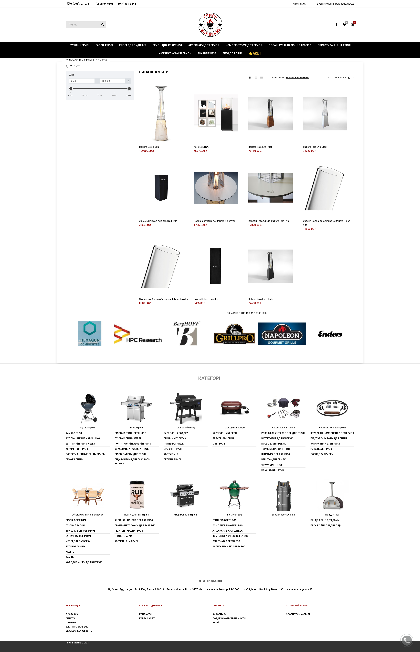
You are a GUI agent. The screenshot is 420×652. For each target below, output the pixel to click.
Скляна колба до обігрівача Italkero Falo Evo (164, 299)
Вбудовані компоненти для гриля (332, 433)
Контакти (145, 614)
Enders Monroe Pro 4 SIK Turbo (185, 589)
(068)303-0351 (81, 3)
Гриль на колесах (175, 438)
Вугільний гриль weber (80, 443)
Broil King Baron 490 (271, 589)
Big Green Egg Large (119, 589)
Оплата (70, 618)
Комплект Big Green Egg (227, 525)
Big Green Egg (234, 514)
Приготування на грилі (136, 514)
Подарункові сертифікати (229, 618)
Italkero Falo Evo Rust (260, 146)
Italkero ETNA (201, 146)
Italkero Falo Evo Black (260, 299)
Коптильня (171, 454)
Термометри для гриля (276, 449)
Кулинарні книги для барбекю (134, 520)
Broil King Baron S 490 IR (149, 589)
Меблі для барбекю (78, 541)
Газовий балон (75, 525)
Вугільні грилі (87, 427)
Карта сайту (147, 618)
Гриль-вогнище (174, 443)
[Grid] (250, 77)
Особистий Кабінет (298, 614)
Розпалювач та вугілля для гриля (283, 433)
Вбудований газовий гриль (132, 449)
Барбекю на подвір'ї (176, 433)
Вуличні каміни (75, 546)
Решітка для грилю (273, 459)
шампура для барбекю (275, 454)
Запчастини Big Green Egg (228, 546)
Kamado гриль (74, 433)
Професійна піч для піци (326, 525)
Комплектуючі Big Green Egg (230, 536)
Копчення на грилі (126, 541)
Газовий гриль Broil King (130, 433)
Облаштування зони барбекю (88, 514)
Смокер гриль (74, 459)
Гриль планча (123, 536)
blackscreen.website (79, 630)
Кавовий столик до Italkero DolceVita (214, 220)
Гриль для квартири (234, 427)
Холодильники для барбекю (84, 562)
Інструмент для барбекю (277, 438)
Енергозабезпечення (283, 514)
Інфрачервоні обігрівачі (80, 530)
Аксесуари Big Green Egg (227, 530)
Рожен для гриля (321, 449)
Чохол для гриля (272, 464)
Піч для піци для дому (324, 520)
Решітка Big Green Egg (226, 541)
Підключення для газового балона (132, 461)
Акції (215, 622)
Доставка (72, 614)
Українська (299, 4)
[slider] (71, 89)
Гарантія (71, 622)
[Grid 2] (255, 77)
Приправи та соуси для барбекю (135, 525)
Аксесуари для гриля (283, 427)
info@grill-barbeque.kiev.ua (338, 3)
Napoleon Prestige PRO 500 (222, 589)
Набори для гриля (272, 470)
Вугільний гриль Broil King (83, 438)
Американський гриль (186, 514)
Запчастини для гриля (325, 443)
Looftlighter (249, 589)
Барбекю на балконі (225, 433)
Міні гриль (219, 443)
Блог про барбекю (77, 626)
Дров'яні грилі (173, 449)
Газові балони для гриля (130, 454)
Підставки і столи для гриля (328, 438)
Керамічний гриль (77, 449)
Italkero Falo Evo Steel (315, 146)
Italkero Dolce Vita (149, 146)
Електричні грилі (223, 438)
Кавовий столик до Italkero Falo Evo (268, 220)
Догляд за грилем (322, 454)
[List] (261, 77)
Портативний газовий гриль (133, 443)
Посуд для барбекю (273, 443)
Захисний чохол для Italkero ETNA (158, 220)
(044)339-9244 (127, 3)
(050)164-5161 (104, 3)
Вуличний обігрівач (78, 536)
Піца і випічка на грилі (129, 530)
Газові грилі (136, 427)
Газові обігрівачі (76, 520)
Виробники (219, 614)
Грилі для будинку (185, 427)
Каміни (70, 557)
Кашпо (70, 551)
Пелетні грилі (172, 459)
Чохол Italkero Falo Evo (206, 299)
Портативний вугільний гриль (85, 454)
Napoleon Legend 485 (300, 589)
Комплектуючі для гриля (332, 427)
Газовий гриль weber (128, 438)
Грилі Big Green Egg (224, 520)
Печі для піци (332, 514)
